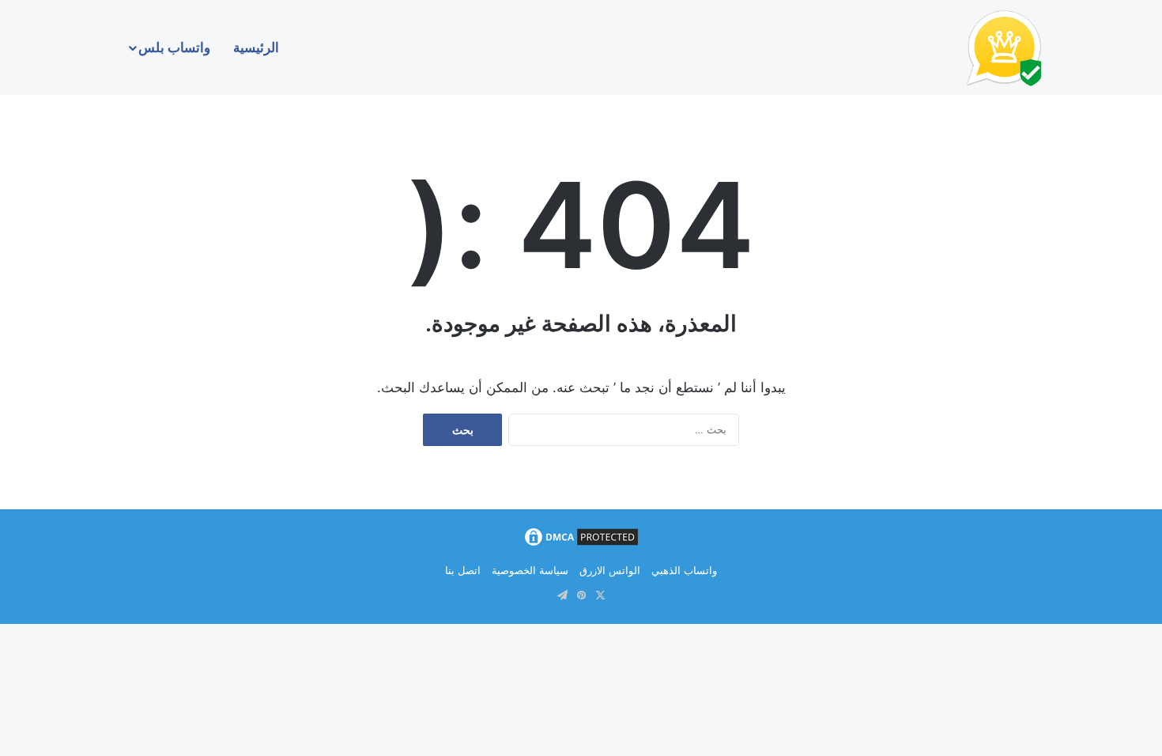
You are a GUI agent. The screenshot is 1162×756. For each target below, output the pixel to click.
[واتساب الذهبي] (1003, 47)
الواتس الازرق (609, 570)
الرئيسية (256, 47)
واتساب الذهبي (684, 570)
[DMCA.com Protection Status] (581, 545)
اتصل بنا (463, 570)
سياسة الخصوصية (530, 570)
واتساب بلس (174, 47)
